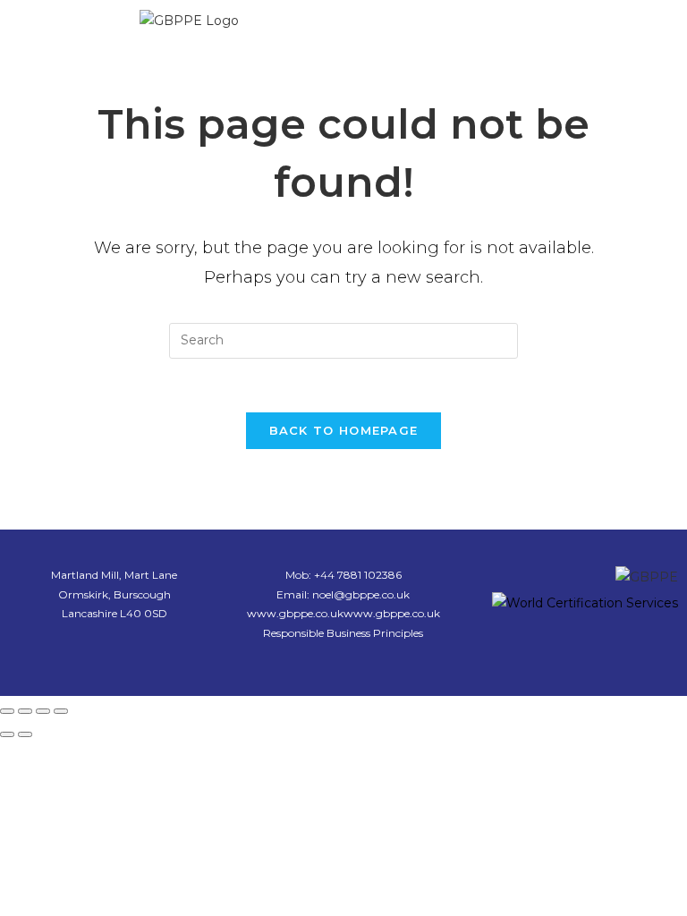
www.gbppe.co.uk (295, 613)
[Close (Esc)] (61, 711)
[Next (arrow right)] (25, 734)
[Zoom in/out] (7, 711)
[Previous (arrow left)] (7, 734)
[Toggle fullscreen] (25, 711)
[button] (498, 25)
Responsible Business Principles (343, 633)
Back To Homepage (344, 430)
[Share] (43, 711)
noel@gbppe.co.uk (361, 594)
